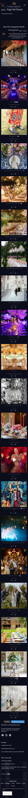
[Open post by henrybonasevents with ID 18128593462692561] (14, 53)
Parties (13, 783)
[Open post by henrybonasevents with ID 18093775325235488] (14, 357)
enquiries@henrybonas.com (8, 748)
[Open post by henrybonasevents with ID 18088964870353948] (14, 596)
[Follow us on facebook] (2, 735)
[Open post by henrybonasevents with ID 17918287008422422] (14, 122)
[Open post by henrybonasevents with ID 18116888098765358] (14, 425)
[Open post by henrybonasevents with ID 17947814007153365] (14, 561)
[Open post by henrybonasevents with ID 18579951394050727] (14, 630)
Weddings (7, 783)
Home (2, 783)
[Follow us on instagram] (6, 735)
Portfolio (18, 783)
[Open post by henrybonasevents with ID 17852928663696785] (14, 323)
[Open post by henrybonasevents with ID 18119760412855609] (14, 222)
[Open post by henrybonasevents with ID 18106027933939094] (14, 528)
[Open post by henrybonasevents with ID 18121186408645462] (14, 460)
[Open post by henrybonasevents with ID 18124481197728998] (14, 189)
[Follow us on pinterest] (10, 735)
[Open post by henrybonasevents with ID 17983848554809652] (14, 698)
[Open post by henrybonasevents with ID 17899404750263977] (14, 664)
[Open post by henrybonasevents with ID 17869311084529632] (14, 494)
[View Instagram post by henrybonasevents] (25, 64)
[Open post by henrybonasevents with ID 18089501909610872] (14, 391)
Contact (13, 786)
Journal (23, 783)
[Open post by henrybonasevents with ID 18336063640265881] (14, 156)
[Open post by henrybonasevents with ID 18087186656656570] (14, 88)
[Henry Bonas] (14, 5)
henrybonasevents (14, 42)
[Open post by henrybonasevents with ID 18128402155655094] (14, 254)
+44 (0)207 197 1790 (6, 745)
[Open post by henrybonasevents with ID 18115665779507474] (14, 288)
